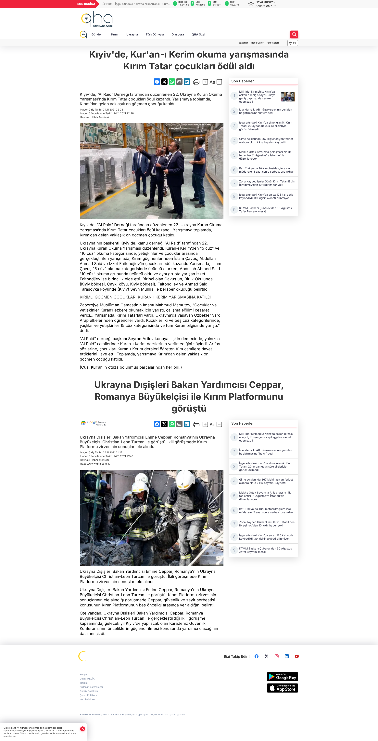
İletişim (84, 682)
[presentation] (166, 4)
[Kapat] (82, 729)
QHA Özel (198, 34)
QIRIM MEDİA (87, 678)
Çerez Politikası (88, 695)
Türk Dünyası (155, 34)
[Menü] (283, 43)
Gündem (97, 34)
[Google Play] (273, 676)
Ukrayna (132, 34)
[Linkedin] (287, 656)
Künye (83, 674)
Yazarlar (243, 42)
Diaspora (178, 34)
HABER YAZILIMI (89, 714)
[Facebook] (256, 656)
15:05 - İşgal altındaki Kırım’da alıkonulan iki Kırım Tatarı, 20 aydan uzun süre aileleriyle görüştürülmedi (135, 4)
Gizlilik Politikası (89, 691)
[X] (267, 656)
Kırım (115, 34)
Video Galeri (257, 42)
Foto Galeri (273, 42)
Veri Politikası (87, 699)
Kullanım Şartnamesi (91, 686)
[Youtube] (297, 656)
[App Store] (273, 688)
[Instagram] (277, 656)
